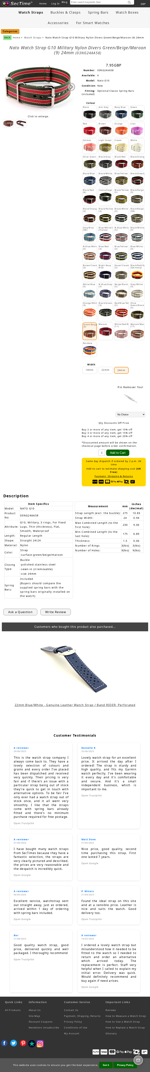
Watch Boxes (127, 12)
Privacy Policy (73, 1021)
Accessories (58, 23)
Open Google (22, 875)
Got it (106, 1065)
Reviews (111, 1010)
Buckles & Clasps (65, 12)
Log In (55, 3)
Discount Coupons (41, 1021)
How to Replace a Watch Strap (125, 1027)
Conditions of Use (75, 1027)
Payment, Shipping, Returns (82, 1016)
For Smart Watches (93, 23)
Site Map (34, 1016)
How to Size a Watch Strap (123, 1021)
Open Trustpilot (24, 823)
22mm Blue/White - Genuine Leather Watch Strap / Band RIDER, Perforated (75, 705)
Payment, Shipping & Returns (114, 476)
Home (43, 3)
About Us (35, 1010)
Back (7, 37)
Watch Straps (33, 37)
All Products (13, 1010)
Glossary (111, 1033)
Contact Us (71, 1010)
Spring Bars (98, 12)
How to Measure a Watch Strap (126, 1016)
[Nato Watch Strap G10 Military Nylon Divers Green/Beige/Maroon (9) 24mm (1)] (21, 123)
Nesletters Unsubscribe (44, 1027)
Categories (10, 31)
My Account (71, 1033)
